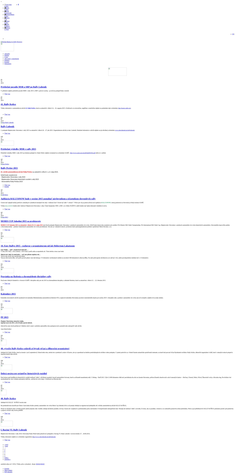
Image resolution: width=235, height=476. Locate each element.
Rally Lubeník (7, 126)
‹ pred (6, 446)
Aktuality (7, 54)
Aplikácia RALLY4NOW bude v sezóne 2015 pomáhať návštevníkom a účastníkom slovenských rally (48, 199)
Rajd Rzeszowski (7, 12)
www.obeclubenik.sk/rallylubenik (125, 130)
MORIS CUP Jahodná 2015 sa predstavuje (21, 221)
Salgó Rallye (6, 22)
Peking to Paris (7, 28)
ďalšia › (6, 458)
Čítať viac (7, 94)
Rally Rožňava (7, 25)
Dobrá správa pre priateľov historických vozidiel (24, 373)
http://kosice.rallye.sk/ (124, 108)
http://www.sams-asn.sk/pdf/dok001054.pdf (82, 153)
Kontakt (6, 62)
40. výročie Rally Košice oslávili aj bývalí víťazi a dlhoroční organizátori (35, 348)
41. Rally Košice (8, 104)
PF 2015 (4, 317)
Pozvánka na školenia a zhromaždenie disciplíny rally (26, 276)
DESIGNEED (40, 464)
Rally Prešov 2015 (9, 168)
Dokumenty (7, 64)
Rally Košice (6, 8)
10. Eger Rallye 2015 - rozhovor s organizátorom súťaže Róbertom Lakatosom (38, 246)
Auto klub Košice (8, 5)
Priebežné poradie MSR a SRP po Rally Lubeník (24, 87)
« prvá (6, 444)
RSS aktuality (8, 472)
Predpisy (6, 60)
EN (233, 34)
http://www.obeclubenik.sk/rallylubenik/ (44, 437)
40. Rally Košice (8, 398)
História (6, 55)
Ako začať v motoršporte (11, 59)
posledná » (7, 459)
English (6, 186)
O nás (6, 57)
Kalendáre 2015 (8, 294)
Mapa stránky (8, 470)
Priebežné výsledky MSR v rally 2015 (18, 149)
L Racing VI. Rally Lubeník (14, 430)
